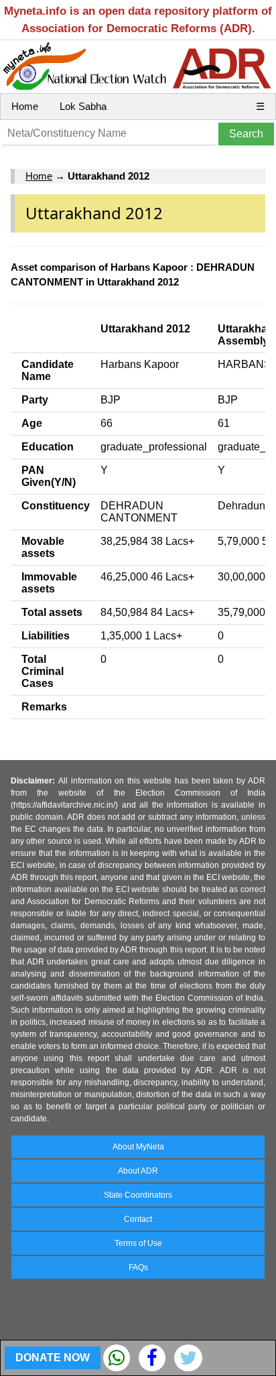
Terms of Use (138, 1243)
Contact (138, 1219)
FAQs (138, 1267)
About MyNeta (138, 1146)
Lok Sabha (83, 106)
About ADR (138, 1171)
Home (24, 106)
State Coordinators (138, 1195)
